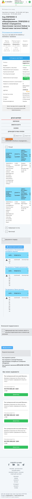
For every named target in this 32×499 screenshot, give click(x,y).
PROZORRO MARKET (16, 470)
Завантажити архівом (15, 247)
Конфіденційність (10, 495)
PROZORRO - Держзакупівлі (16, 468)
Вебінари (16, 486)
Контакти (16, 480)
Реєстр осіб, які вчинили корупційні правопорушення (16, 109)
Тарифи (16, 488)
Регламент (16, 484)
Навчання (16, 476)
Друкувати (8, 347)
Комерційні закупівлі (16, 474)
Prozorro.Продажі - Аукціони (16, 472)
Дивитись (16, 394)
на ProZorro (5, 36)
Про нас (16, 482)
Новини (16, 478)
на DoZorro (13, 36)
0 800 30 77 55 (18, 0)
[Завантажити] (7, 260)
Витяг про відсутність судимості (15, 106)
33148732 (25, 89)
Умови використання (19, 495)
